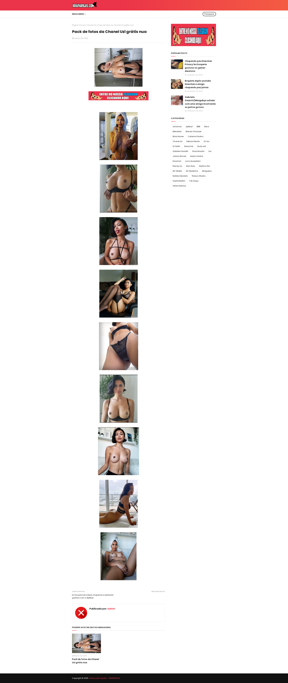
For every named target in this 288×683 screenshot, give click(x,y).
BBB (198, 126)
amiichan (177, 126)
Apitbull (189, 126)
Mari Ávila (190, 166)
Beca (206, 126)
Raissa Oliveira (199, 176)
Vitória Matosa (179, 186)
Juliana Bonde (179, 156)
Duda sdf (201, 146)
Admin (111, 608)
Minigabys (207, 171)
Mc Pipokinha (192, 171)
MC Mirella (177, 171)
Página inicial (78, 25)
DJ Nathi (176, 146)
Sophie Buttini (179, 181)
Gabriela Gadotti (180, 151)
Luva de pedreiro (193, 161)
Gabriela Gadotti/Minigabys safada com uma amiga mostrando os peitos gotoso (200, 102)
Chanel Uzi (91, 25)
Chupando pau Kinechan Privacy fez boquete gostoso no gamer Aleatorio (198, 66)
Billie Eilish (177, 131)
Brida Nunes (178, 136)
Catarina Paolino (195, 136)
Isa (209, 151)
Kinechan (177, 161)
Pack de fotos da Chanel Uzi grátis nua (85, 661)
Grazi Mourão (198, 151)
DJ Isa (206, 141)
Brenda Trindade (193, 131)
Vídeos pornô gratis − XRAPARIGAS (104, 678)
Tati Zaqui (193, 181)
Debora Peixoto (193, 141)
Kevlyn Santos (196, 156)
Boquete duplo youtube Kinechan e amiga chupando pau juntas (198, 84)
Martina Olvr (204, 166)
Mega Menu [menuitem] (78, 14)
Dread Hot (188, 146)
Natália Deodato (180, 176)
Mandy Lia (177, 166)
